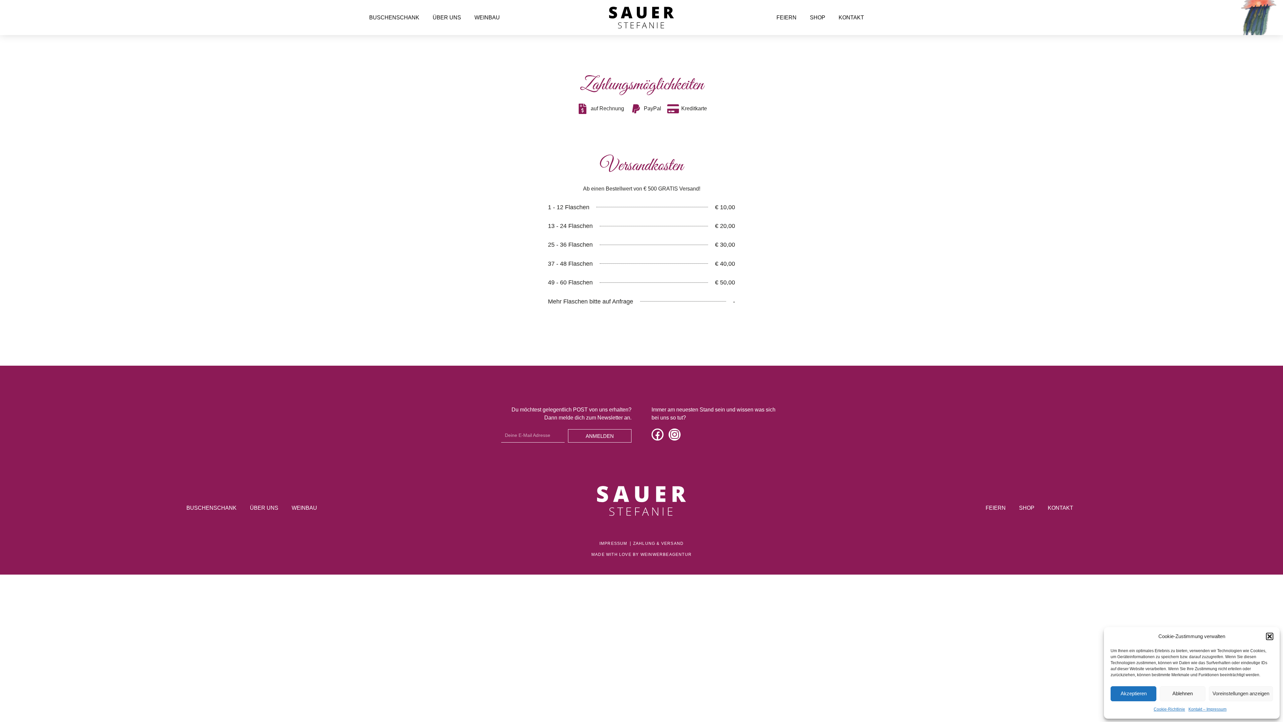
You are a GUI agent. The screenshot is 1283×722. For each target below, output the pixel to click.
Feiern (786, 17)
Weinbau (487, 17)
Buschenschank (394, 17)
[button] (1269, 636)
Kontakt (851, 17)
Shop (817, 17)
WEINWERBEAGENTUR (666, 554)
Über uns (447, 17)
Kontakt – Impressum (1207, 709)
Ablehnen (1182, 693)
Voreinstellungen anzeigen (1241, 693)
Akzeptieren (1134, 693)
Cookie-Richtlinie (1169, 709)
